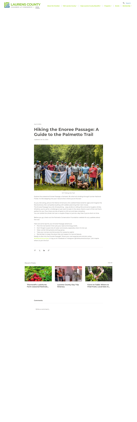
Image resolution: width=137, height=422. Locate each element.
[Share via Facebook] (35, 250)
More (97, 112)
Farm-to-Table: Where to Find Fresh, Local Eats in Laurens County (98, 286)
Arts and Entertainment (59, 112)
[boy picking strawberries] (98, 273)
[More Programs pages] (111, 5)
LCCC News (76, 112)
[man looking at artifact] (68, 273)
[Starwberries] (38, 273)
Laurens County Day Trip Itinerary (68, 286)
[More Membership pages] (131, 5)
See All (110, 263)
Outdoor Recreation (41, 112)
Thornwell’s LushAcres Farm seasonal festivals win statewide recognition (37, 286)
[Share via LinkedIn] (44, 250)
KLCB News (88, 112)
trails (42, 244)
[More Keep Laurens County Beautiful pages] (100, 5)
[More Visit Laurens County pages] (76, 5)
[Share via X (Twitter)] (39, 250)
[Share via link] (48, 250)
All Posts (27, 112)
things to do (37, 244)
